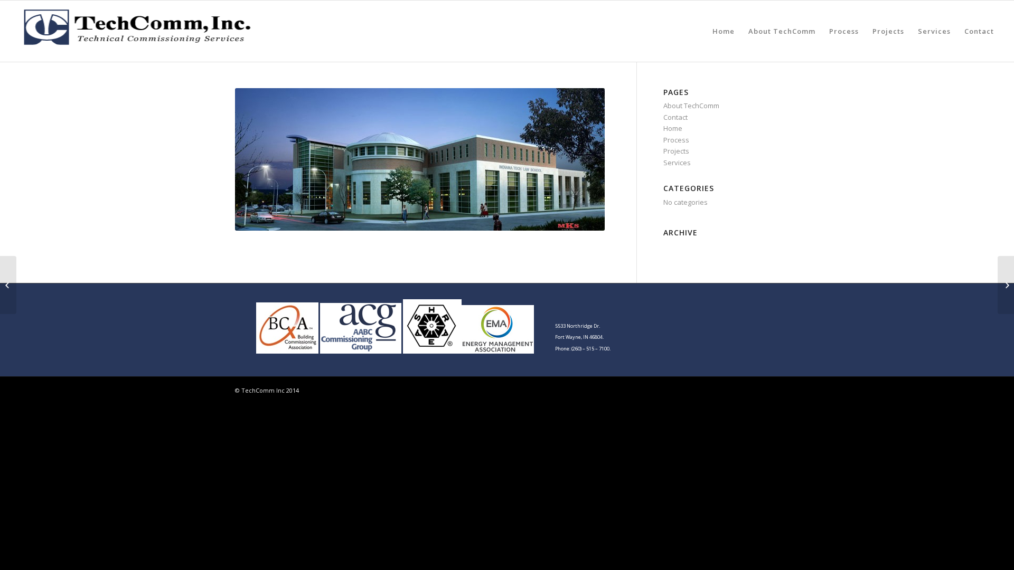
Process (844, 31)
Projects (888, 31)
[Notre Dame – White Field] (1006, 285)
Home (723, 31)
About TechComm (781, 31)
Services (934, 31)
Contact (979, 31)
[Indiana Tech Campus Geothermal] (8, 285)
